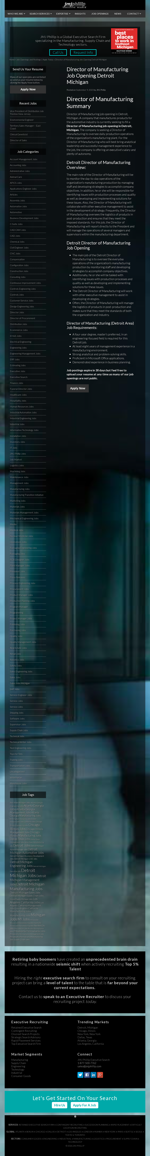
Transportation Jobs (20, 765)
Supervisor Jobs (18, 724)
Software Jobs (17, 718)
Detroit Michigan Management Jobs (28, 880)
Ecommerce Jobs (19, 330)
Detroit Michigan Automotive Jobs (27, 850)
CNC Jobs (15, 253)
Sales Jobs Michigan (20, 683)
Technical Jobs (17, 736)
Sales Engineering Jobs (21, 671)
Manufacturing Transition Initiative (27, 494)
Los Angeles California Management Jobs (27, 905)
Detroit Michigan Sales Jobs (25, 892)
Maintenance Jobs (19, 477)
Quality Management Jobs (23, 642)
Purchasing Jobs (18, 630)
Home (12, 59)
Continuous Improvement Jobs (25, 282)
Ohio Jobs (17, 928)
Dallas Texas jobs (20, 839)
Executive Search (18, 377)
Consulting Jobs (17, 277)
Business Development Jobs (24, 218)
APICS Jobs (16, 182)
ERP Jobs (15, 359)
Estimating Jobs (18, 365)
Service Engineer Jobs (21, 695)
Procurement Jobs (19, 589)
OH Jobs (25, 928)
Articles (14, 194)
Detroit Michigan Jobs (23, 873)
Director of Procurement (22, 318)
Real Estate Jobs (18, 647)
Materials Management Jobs (24, 512)
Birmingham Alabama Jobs (20, 819)
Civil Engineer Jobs (19, 247)
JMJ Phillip (75, 5)
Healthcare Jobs (18, 394)
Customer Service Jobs (21, 300)
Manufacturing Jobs (20, 488)
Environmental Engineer (22, 119)
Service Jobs (16, 700)
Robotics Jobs (17, 659)
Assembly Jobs (17, 200)
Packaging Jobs (17, 553)
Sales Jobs (15, 677)
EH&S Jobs (16, 335)
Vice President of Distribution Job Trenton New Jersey (27, 112)
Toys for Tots (16, 753)
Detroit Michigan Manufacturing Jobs (27, 886)
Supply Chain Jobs (19, 730)
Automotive (16, 212)
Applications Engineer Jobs (23, 188)
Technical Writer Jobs (20, 742)
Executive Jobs (17, 371)
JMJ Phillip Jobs (18, 453)
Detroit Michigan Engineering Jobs (21, 864)
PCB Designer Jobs (19, 559)
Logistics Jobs (17, 465)
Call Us (58, 52)
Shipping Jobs (16, 712)
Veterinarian (16, 777)
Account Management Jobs (23, 159)
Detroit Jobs (21, 845)
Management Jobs (19, 483)
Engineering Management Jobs (25, 353)
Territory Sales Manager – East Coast (25, 127)
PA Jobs (30, 928)
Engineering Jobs (18, 347)
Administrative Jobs (20, 171)
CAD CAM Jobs (18, 229)
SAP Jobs (14, 689)
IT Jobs (13, 447)
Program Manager (19, 606)
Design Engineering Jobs (22, 306)
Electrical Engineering (20, 341)
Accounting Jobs (18, 165)
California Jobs (29, 822)
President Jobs (17, 571)
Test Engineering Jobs (20, 748)
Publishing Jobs (17, 624)
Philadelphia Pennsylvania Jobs (29, 931)
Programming (16, 612)
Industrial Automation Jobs (23, 412)
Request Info (83, 52)
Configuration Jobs (19, 265)
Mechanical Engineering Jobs (24, 518)
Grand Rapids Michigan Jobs (21, 899)
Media (13, 524)
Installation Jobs (18, 435)
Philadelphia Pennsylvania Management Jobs (27, 934)
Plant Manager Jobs (20, 565)
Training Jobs (16, 759)
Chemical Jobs (17, 241)
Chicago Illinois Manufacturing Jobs (25, 834)
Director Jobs (17, 312)
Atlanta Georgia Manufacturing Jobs (25, 814)
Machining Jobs (17, 471)
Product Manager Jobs (21, 594)
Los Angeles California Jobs (25, 900)
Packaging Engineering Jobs (23, 547)
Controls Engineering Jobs (23, 288)
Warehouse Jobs (18, 783)
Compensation (17, 259)
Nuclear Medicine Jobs (21, 536)
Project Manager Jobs (21, 618)
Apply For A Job (84, 1105)
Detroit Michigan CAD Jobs (25, 859)
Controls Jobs (17, 294)
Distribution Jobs (18, 324)
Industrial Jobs (17, 424)
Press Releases (17, 577)
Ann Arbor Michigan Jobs (20, 802)
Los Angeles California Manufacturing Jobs (24, 910)
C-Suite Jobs (16, 224)
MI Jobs (24, 919)
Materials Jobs (17, 506)
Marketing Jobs (17, 500)
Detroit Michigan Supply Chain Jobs (27, 895)
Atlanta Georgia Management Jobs (22, 811)
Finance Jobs (16, 383)
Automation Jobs (18, 206)
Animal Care (16, 176)
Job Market (16, 459)
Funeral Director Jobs (21, 388)
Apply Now (77, 388)
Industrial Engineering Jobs (23, 418)
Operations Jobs (18, 541)
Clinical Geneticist (19, 134)
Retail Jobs (15, 653)
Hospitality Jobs (18, 400)
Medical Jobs (16, 530)
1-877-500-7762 (86, 1063)
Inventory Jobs (17, 441)
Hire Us (59, 1105)
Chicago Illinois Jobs (25, 827)
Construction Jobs (19, 271)
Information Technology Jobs (24, 430)
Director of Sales (18, 140)
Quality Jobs (16, 636)
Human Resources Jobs (22, 406)
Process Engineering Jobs (22, 583)
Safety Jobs (16, 665)
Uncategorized (17, 771)
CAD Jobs (15, 235)
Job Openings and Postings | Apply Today (35, 59)
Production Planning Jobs (22, 600)
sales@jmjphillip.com (89, 1066)
